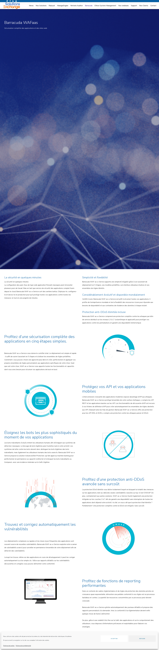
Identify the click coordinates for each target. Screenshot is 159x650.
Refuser (142, 638)
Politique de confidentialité (23, 646)
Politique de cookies (9, 646)
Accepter (114, 638)
